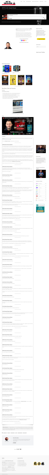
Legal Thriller (4, 465)
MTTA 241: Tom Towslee (21, 461)
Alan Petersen (8, 9)
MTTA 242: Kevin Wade (21, 460)
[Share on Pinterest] (19, 449)
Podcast (27, 9)
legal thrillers (6, 465)
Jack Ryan (8, 464)
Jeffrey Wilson (11, 464)
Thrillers (13, 470)
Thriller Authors (6, 470)
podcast (9, 466)
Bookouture (10, 462)
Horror (3, 464)
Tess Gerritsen (11, 468)
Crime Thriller (8, 463)
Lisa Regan (7, 465)
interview (5, 464)
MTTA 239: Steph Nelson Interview (22, 464)
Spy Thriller (9, 468)
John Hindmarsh (13, 464)
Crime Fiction (5, 463)
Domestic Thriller (12, 463)
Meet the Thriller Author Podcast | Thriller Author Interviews (18, 9)
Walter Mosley (4, 471)
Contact (45, 1)
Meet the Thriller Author (10, 465)
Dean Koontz (10, 463)
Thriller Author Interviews (31, 9)
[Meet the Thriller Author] (8, 3)
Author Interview (8, 460)
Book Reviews (41, 1)
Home (21, 1)
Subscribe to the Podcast (35, 1)
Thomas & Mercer (13, 468)
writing (5, 471)
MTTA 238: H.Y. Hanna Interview (22, 465)
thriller (6, 469)
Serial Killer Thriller (6, 468)
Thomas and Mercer (3, 469)
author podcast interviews (7, 462)
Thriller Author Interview (11, 469)
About (24, 1)
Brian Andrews (12, 462)
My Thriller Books (28, 1)
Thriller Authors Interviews (10, 470)
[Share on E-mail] (20, 449)
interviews (7, 464)
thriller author (8, 469)
